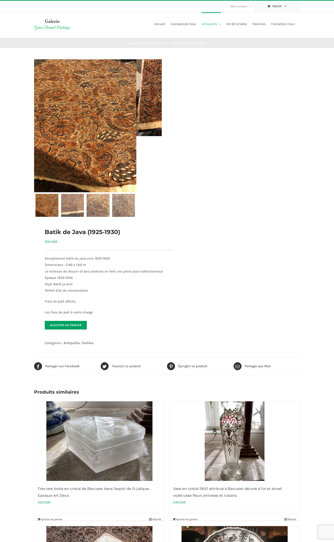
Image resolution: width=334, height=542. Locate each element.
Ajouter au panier (66, 325)
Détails (156, 519)
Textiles (88, 343)
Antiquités (72, 343)
